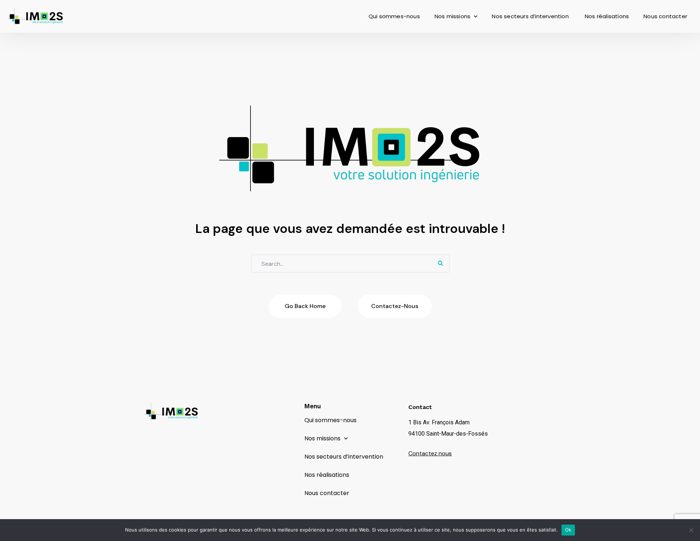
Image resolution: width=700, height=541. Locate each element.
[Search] (440, 263)
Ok (568, 530)
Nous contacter (665, 16)
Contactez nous (430, 453)
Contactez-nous (394, 306)
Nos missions (452, 16)
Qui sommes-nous (394, 16)
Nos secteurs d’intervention (531, 16)
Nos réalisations (607, 16)
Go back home (305, 306)
